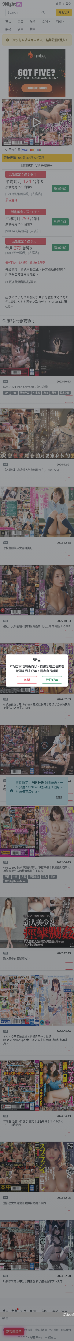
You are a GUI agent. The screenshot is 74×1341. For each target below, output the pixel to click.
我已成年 (52, 680)
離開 (27, 680)
